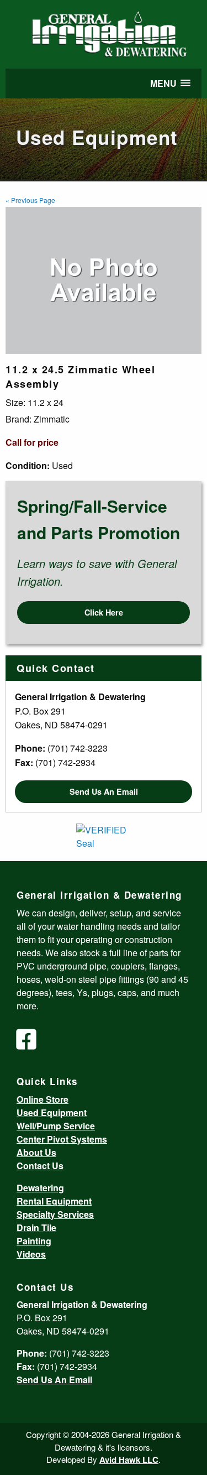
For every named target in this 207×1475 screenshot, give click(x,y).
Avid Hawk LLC (128, 1459)
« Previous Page (30, 200)
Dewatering (40, 1187)
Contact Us (40, 1165)
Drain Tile (36, 1227)
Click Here (103, 612)
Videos (31, 1254)
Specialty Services (55, 1214)
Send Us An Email (104, 791)
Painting (34, 1240)
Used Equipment (52, 1112)
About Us (36, 1152)
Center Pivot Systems (62, 1139)
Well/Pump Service (56, 1125)
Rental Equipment (54, 1201)
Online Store (42, 1099)
